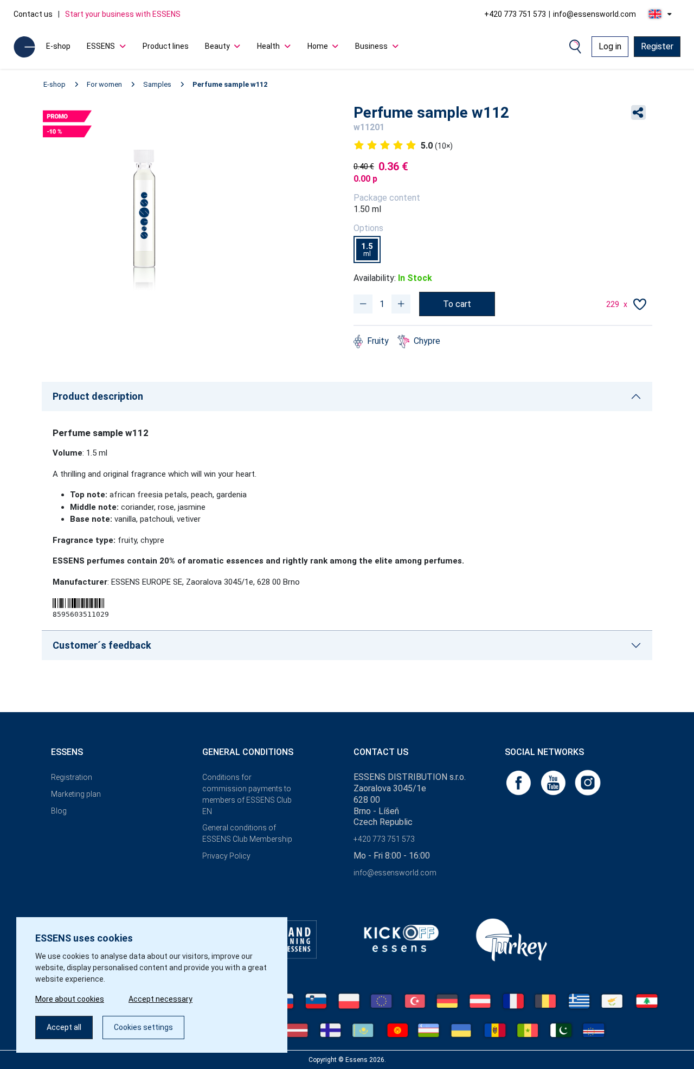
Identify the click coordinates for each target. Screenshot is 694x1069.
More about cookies (69, 999)
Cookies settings (143, 1027)
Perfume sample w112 (229, 84)
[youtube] (554, 782)
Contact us (33, 14)
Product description (98, 396)
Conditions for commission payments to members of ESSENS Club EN (247, 794)
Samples (157, 84)
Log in (610, 46)
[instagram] (587, 782)
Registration (71, 777)
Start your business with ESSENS (123, 14)
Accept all (64, 1027)
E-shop (58, 46)
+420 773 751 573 (515, 14)
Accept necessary (160, 999)
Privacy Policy (226, 856)
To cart (457, 304)
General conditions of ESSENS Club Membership (247, 833)
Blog (59, 810)
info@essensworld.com (594, 14)
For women (104, 84)
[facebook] (519, 782)
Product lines (166, 46)
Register (657, 46)
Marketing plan (76, 794)
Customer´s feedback (102, 645)
